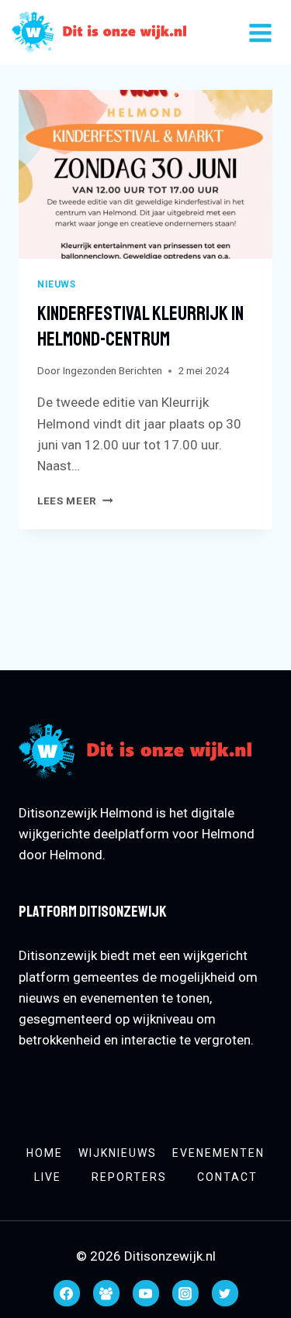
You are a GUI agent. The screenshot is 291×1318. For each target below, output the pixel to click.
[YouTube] (146, 1293)
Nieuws (56, 284)
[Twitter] (225, 1293)
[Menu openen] (260, 32)
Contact (227, 1177)
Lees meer (75, 500)
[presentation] (145, 174)
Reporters (129, 1177)
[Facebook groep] (106, 1293)
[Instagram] (185, 1293)
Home (44, 1153)
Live (47, 1177)
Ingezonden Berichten (112, 370)
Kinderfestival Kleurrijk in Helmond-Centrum (140, 326)
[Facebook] (67, 1293)
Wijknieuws (117, 1153)
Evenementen (218, 1153)
